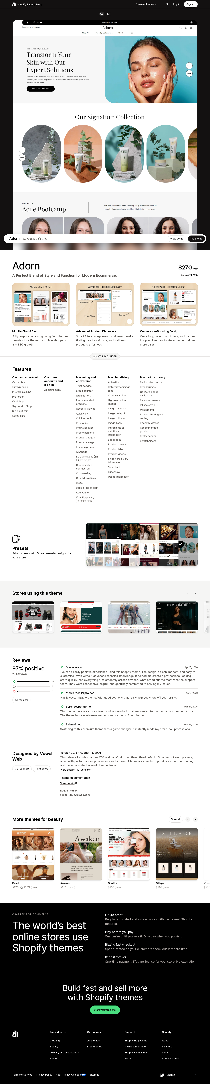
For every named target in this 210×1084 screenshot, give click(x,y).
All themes (42, 768)
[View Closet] (142, 544)
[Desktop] (101, 14)
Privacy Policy (44, 1074)
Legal (165, 1052)
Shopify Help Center (136, 1040)
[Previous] (187, 593)
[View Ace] (103, 544)
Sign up (190, 4)
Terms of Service (22, 1074)
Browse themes (145, 4)
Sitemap (94, 1074)
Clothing (55, 1040)
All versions (84, 769)
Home (53, 1058)
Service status (170, 1058)
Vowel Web (191, 275)
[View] (33, 617)
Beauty (54, 1046)
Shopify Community (136, 1052)
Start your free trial (105, 1009)
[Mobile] (108, 14)
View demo (176, 238)
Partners (167, 1046)
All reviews (21, 699)
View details (67, 769)
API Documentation (136, 1046)
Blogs (128, 1058)
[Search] (166, 4)
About (165, 1040)
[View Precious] (122, 544)
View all (175, 819)
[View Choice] (161, 544)
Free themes (94, 1046)
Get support (22, 768)
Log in (176, 4)
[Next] (195, 593)
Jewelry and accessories (64, 1052)
